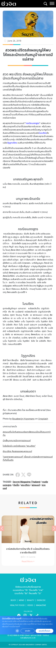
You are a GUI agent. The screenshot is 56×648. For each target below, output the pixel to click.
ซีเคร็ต (16, 485)
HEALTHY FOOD (17, 605)
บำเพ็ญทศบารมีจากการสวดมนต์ (17, 440)
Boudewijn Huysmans (23, 418)
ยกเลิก (27, 630)
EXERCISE (41, 600)
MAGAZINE (41, 605)
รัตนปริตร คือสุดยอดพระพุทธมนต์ (17, 451)
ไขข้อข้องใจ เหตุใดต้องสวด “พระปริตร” (19, 446)
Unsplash (43, 418)
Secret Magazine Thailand (26, 482)
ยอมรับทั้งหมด (44, 630)
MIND (21, 600)
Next (54, 528)
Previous (2, 528)
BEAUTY (30, 600)
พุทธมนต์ (36, 485)
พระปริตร (25, 485)
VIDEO (30, 605)
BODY (13, 600)
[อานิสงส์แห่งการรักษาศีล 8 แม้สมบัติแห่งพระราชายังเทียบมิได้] (28, 540)
